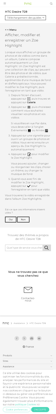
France (30, 346)
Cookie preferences (16, 409)
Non (23, 219)
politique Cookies (25, 404)
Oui (10, 219)
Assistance (19, 323)
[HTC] (28, 3)
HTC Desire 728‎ (37, 323)
